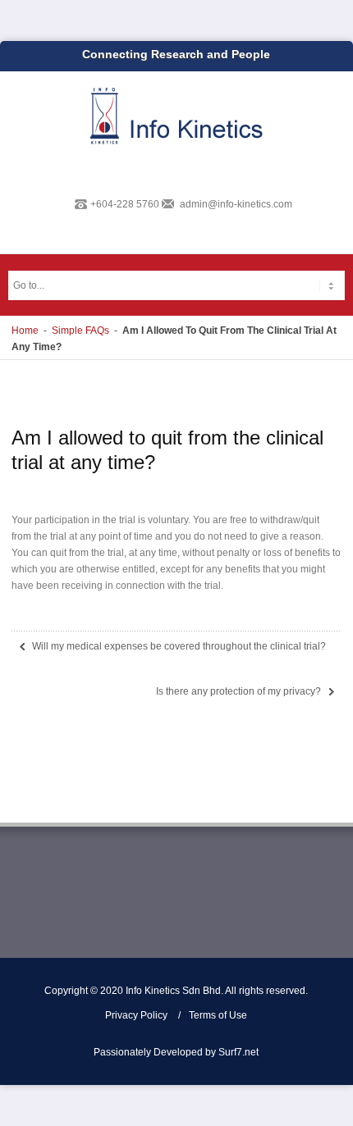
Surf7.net (238, 1052)
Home (25, 330)
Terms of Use (218, 1015)
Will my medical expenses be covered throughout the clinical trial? (179, 646)
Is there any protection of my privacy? (238, 691)
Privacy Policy (136, 1015)
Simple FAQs (80, 330)
